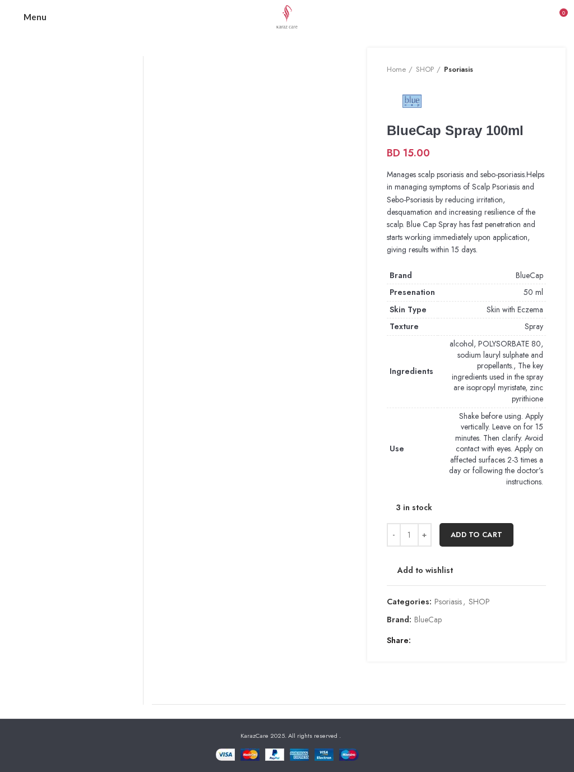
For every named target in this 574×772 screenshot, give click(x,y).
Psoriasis (458, 69)
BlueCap (529, 275)
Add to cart (476, 534)
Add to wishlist (425, 570)
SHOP (425, 69)
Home (396, 69)
